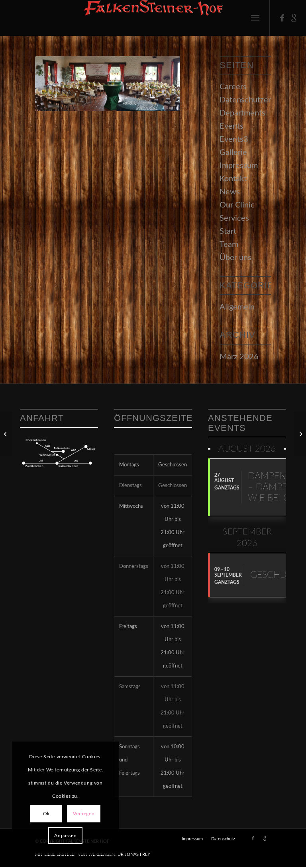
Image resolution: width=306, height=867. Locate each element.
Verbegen (83, 813)
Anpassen (65, 835)
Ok (46, 813)
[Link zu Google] (294, 18)
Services (234, 218)
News (230, 192)
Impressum (239, 166)
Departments (242, 113)
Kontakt (233, 179)
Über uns (235, 258)
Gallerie (233, 153)
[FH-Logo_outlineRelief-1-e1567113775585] (153, 18)
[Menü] (255, 18)
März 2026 (239, 357)
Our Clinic (237, 205)
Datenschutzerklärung (258, 100)
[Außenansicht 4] (6, 434)
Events (231, 126)
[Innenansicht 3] (300, 434)
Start (228, 231)
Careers (233, 87)
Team (229, 245)
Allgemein (237, 307)
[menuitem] (255, 18)
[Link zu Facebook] (282, 18)
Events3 (234, 139)
